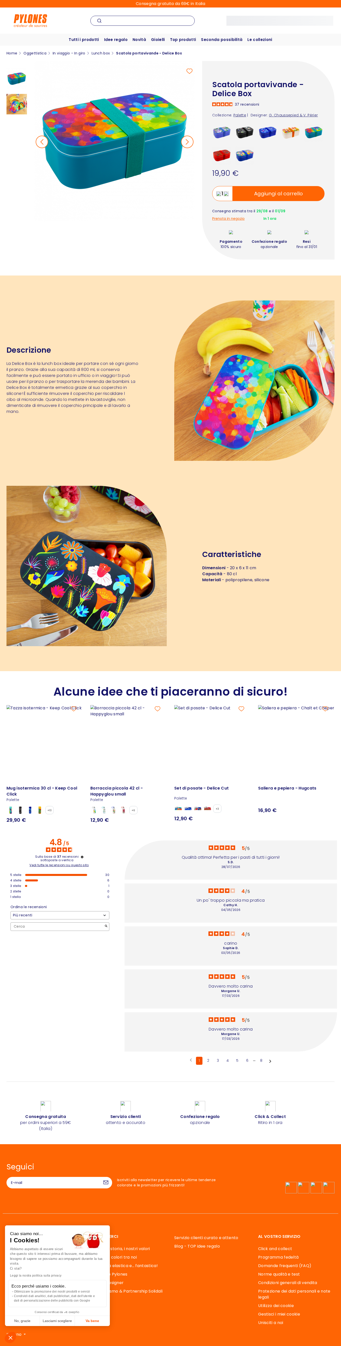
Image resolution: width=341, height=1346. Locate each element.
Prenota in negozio (228, 218)
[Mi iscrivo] (106, 1182)
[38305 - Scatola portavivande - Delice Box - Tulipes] (290, 132)
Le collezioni (259, 39)
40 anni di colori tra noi (113, 1257)
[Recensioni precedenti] (191, 1060)
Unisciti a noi (270, 1323)
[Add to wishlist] (189, 71)
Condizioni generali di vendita (287, 1283)
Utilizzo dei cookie (276, 1306)
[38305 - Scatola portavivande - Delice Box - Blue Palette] (267, 132)
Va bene (92, 1321)
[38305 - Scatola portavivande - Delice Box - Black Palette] (244, 132)
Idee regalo (116, 39)
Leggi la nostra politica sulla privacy (35, 1275)
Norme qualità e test (279, 1274)
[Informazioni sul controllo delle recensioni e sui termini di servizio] (82, 857)
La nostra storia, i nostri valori (120, 1249)
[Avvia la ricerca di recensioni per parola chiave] (106, 926)
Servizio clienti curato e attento (206, 1238)
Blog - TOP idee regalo (197, 1246)
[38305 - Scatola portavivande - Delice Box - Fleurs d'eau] (221, 132)
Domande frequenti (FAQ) (284, 1266)
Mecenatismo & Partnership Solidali (126, 1291)
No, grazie (22, 1321)
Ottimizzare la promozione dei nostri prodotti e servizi (52, 1291)
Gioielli (158, 39)
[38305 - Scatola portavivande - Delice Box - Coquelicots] (221, 155)
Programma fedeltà (278, 1257)
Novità (139, 39)
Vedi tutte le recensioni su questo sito (59, 865)
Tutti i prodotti (84, 39)
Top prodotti (183, 39)
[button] (10, 1338)
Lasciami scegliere (57, 1321)
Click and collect (275, 1249)
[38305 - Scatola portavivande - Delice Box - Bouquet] (244, 155)
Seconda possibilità (221, 39)
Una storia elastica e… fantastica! (124, 1266)
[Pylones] (30, 20)
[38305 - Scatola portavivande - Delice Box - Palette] (313, 132)
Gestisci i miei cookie (279, 1314)
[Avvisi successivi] (270, 1061)
